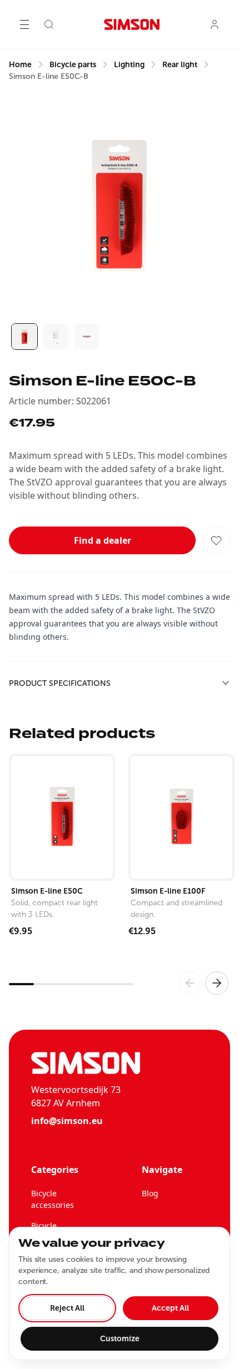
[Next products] (217, 983)
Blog (150, 1193)
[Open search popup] (49, 24)
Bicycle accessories (52, 1199)
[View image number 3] (86, 336)
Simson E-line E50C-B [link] (48, 76)
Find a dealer (102, 540)
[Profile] (214, 24)
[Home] (132, 24)
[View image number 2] (55, 336)
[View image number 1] (24, 336)
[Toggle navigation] (24, 24)
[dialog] (119, 1293)
